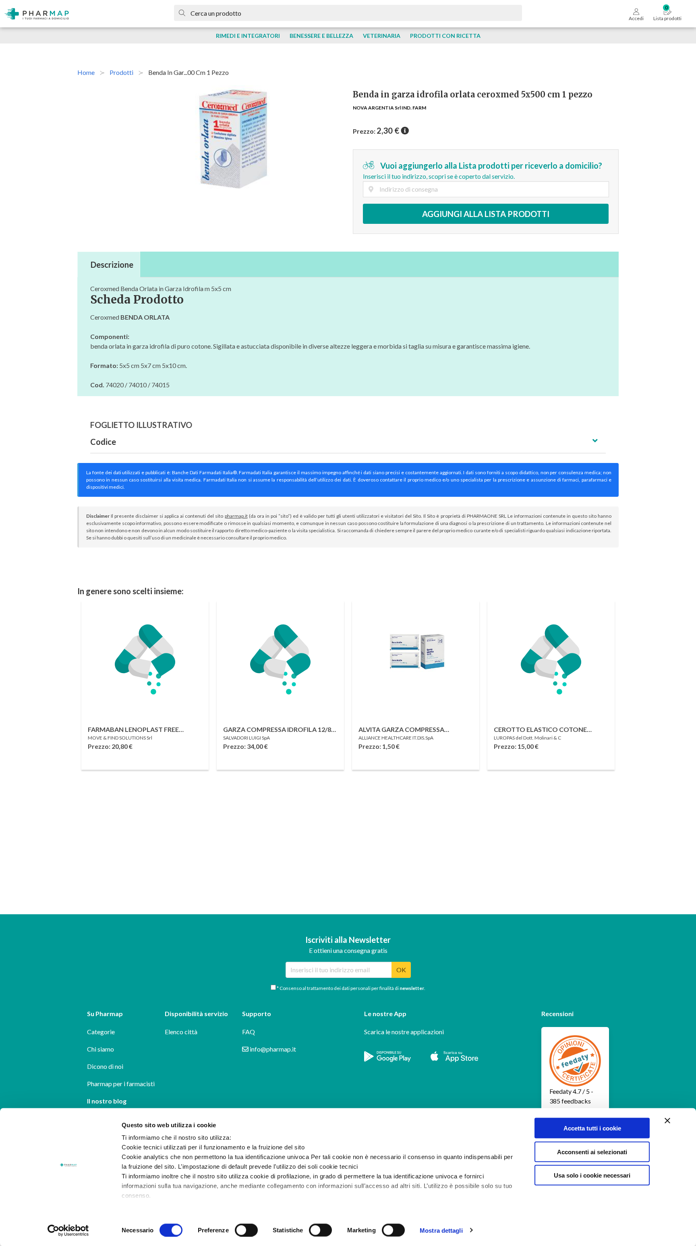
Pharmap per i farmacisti (121, 1083)
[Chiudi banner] (667, 1121)
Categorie (101, 1031)
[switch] (246, 1229)
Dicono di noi (105, 1066)
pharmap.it (236, 516)
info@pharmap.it (272, 1049)
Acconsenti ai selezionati (592, 1151)
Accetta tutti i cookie (592, 1128)
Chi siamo (100, 1049)
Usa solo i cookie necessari (592, 1175)
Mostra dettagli (441, 1230)
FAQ (248, 1031)
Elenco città (181, 1031)
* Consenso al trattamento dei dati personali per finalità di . (350, 988)
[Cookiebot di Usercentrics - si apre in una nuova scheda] (68, 1230)
